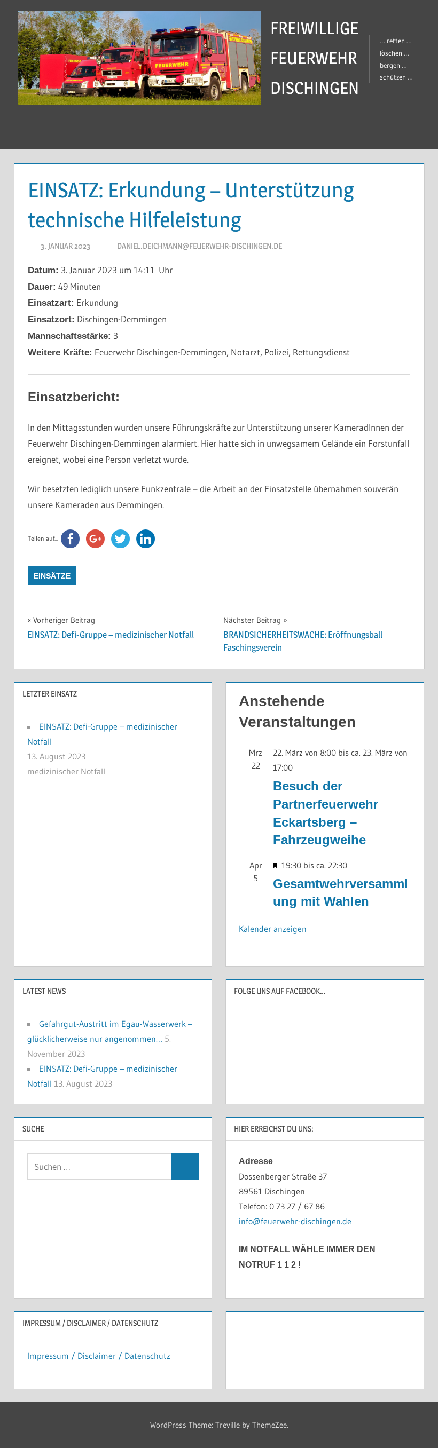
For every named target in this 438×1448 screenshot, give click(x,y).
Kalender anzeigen (273, 928)
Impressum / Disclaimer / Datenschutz (98, 1355)
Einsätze (52, 576)
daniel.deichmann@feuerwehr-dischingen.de (199, 246)
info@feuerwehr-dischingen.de (295, 1221)
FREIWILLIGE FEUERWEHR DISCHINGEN (314, 58)
